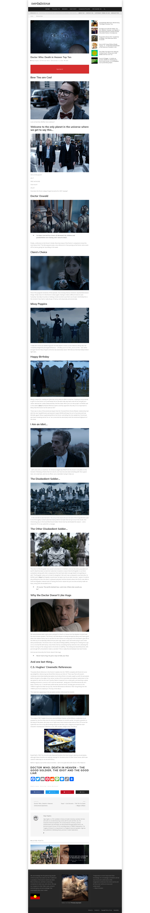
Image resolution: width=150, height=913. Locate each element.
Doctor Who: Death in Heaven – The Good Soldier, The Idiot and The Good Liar (59, 770)
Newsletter (115, 13)
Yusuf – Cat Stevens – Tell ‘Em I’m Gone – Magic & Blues (73, 803)
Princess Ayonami (76, 903)
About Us (81, 13)
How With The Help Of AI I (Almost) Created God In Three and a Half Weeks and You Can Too (108, 53)
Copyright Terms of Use (102, 13)
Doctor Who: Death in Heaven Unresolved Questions (43, 803)
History (73, 9)
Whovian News (45, 60)
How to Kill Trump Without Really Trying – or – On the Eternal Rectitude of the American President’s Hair (109, 46)
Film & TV (56, 9)
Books (65, 9)
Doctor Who (44, 786)
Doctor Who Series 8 (53, 786)
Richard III (96, 9)
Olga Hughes (35, 60)
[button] (105, 9)
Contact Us (89, 13)
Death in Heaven (35, 786)
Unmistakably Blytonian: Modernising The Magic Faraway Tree (58, 13)
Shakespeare (84, 9)
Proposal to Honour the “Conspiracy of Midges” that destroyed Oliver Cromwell (109, 38)
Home (47, 9)
